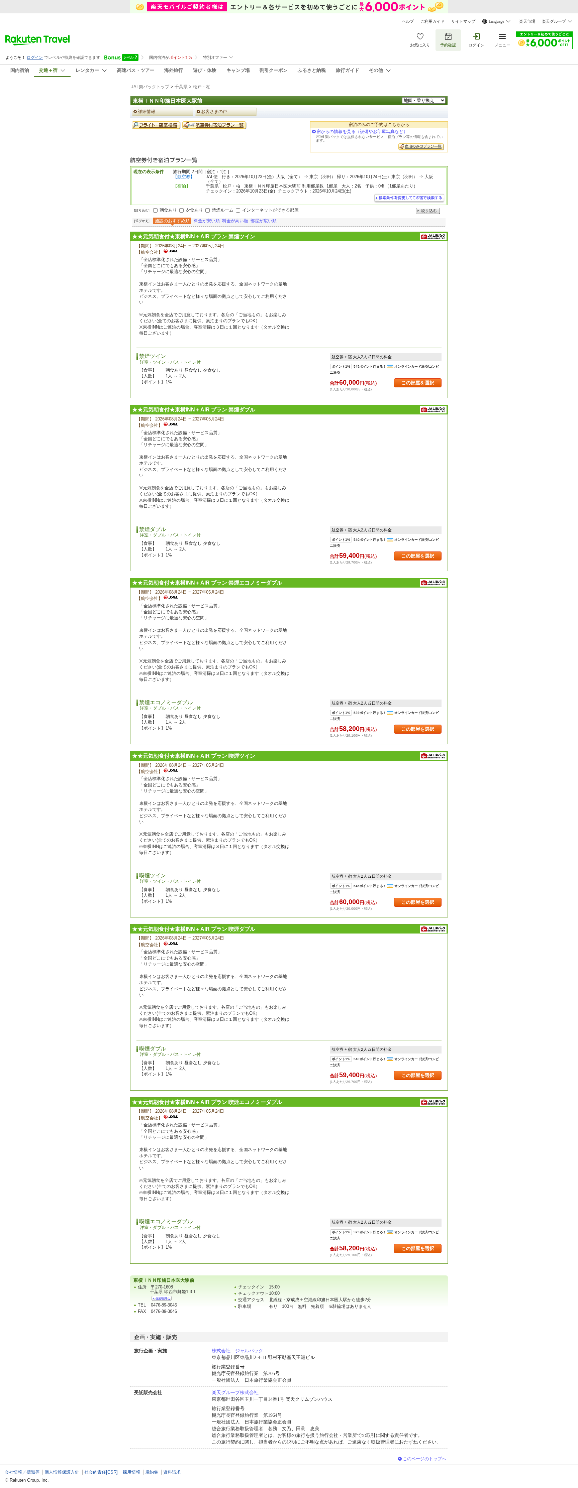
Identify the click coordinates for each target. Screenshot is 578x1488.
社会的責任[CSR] (101, 1472)
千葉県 (181, 86)
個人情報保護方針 (61, 1472)
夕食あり (194, 210)
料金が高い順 (235, 220)
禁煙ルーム (222, 210)
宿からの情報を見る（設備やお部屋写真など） (362, 131)
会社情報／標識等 (22, 1472)
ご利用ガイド (432, 21)
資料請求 (172, 1472)
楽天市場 (527, 21)
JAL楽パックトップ (150, 86)
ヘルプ (408, 21)
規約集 (151, 1472)
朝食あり (168, 210)
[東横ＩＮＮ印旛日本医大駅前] (162, 1298)
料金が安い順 (207, 220)
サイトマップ (463, 21)
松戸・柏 (201, 86)
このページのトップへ (424, 1458)
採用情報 (131, 1472)
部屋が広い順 (264, 220)
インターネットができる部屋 (270, 210)
